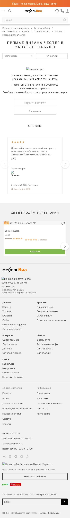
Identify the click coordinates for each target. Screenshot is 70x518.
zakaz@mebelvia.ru (12, 443)
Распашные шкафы (47, 344)
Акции (5, 398)
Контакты (42, 408)
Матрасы (7, 335)
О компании (43, 393)
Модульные (8, 368)
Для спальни (44, 352)
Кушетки (7, 315)
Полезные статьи (12, 413)
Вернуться (35, 111)
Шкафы (41, 335)
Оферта (6, 418)
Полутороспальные (47, 311)
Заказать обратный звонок (17, 438)
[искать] (65, 20)
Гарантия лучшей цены (49, 403)
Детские (7, 348)
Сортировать (11, 55)
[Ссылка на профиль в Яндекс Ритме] (27, 456)
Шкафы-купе (43, 339)
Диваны (6, 302)
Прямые (6, 306)
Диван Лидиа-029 (20, 188)
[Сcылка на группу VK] (4, 456)
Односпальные (45, 306)
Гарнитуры (8, 363)
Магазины (42, 398)
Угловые (6, 311)
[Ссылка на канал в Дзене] (21, 456)
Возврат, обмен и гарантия (17, 408)
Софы (5, 320)
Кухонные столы (11, 372)
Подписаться (64, 502)
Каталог (6, 393)
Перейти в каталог (35, 102)
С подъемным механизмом (51, 320)
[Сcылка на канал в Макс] (16, 456)
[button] (65, 164)
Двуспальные (44, 315)
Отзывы (6, 423)
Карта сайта (43, 413)
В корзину (35, 251)
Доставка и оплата (12, 403)
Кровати (42, 302)
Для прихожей (44, 348)
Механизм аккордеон (14, 324)
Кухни (5, 359)
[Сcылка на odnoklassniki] (10, 456)
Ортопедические (11, 328)
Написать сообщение (35, 476)
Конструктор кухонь (13, 376)
